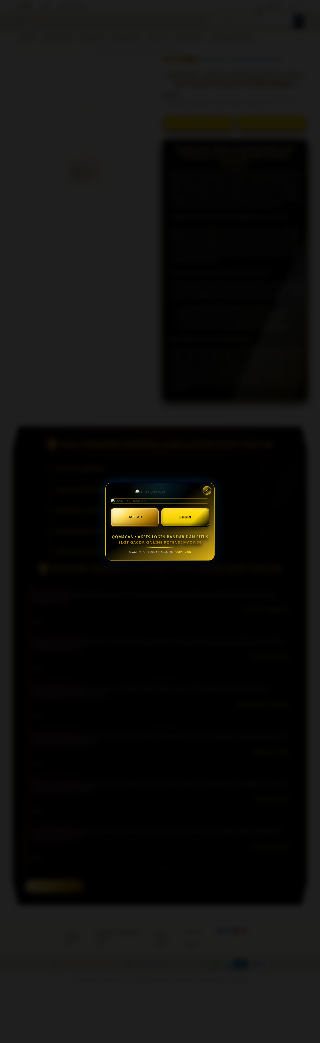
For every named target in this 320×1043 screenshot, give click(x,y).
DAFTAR (134, 517)
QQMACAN (183, 551)
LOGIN (185, 517)
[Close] (207, 490)
